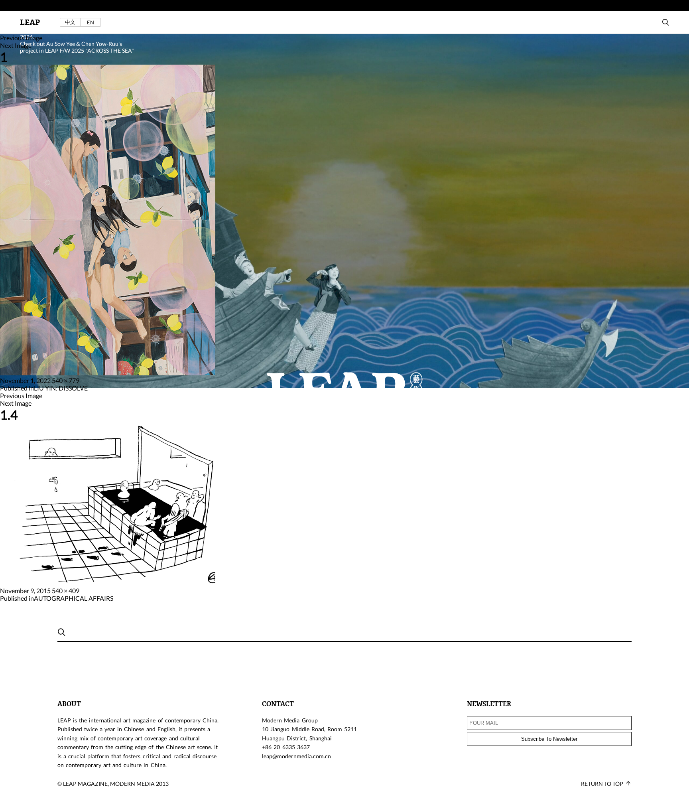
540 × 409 (65, 590)
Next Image (15, 45)
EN (90, 22)
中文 (70, 22)
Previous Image (21, 37)
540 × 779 (65, 380)
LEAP (30, 23)
